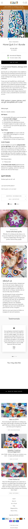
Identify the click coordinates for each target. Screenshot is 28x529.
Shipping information (14, 196)
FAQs (14, 505)
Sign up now (14, 459)
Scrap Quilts (15, 41)
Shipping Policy (14, 508)
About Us (14, 501)
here (23, 139)
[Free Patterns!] (14, 470)
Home (10, 41)
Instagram (5, 312)
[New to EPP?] (14, 410)
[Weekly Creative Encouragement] (14, 441)
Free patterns (14, 493)
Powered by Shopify (14, 527)
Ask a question (14, 199)
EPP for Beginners (14, 430)
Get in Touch (14, 503)
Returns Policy (14, 510)
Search (14, 498)
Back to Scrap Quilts (15, 391)
